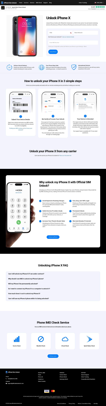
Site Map (96, 403)
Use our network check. (68, 37)
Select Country (41, 381)
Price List (40, 377)
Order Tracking (83, 2)
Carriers (26, 2)
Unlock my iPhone (53, 237)
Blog (50, 2)
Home (20, 2)
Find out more (53, 356)
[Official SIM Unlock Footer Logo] (13, 372)
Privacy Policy (72, 403)
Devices (32, 2)
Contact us (40, 379)
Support (45, 2)
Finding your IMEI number (15, 128)
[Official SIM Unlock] (9, 3)
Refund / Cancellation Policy (84, 403)
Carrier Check (63, 374)
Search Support (85, 374)
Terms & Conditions (61, 403)
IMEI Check (39, 2)
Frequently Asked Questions (88, 379)
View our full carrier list (65, 155)
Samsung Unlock (64, 379)
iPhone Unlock (63, 377)
